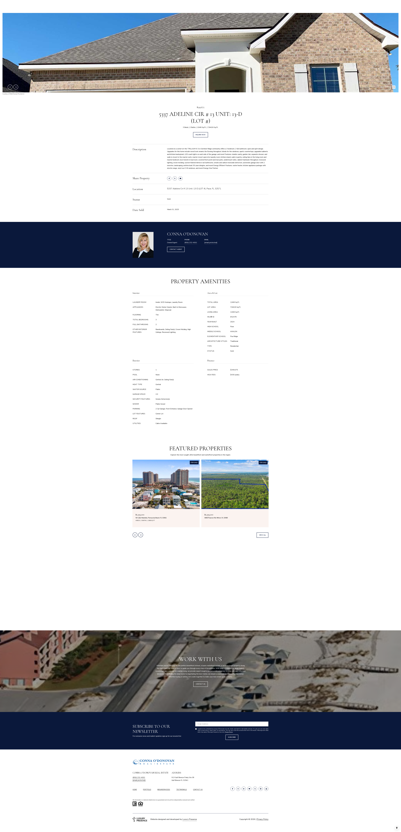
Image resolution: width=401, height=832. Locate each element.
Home (135, 790)
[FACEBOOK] (232, 789)
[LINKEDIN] (244, 789)
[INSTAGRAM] (238, 789)
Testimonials (181, 790)
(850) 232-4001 (191, 242)
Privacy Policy (229, 732)
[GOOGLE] (261, 789)
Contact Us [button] (200, 684)
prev (10, 87)
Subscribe (232, 737)
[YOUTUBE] (249, 789)
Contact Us (198, 789)
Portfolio (147, 790)
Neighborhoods (163, 790)
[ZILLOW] (266, 789)
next (15, 87)
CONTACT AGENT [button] (176, 249)
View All (262, 535)
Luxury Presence (189, 819)
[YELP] (255, 789)
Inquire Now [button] (201, 135)
